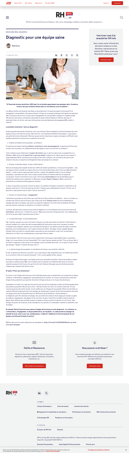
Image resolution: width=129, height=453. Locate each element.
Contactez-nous (94, 366)
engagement (33, 195)
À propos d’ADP (49, 3)
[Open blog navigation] (7, 18)
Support (106, 3)
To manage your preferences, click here (99, 450)
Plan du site (90, 444)
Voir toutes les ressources (34, 366)
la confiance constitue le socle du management (42, 146)
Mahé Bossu (16, 45)
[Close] (126, 450)
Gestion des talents (16, 32)
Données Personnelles (45, 444)
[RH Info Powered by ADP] (64, 15)
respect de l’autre (36, 153)
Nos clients (28, 3)
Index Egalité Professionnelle (69, 444)
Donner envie (52, 200)
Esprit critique (52, 179)
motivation (10, 212)
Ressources (38, 3)
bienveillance (51, 177)
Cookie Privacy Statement (53, 451)
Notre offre (18, 3)
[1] (66, 120)
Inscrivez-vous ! (106, 60)
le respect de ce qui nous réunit (34, 155)
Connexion (117, 3)
